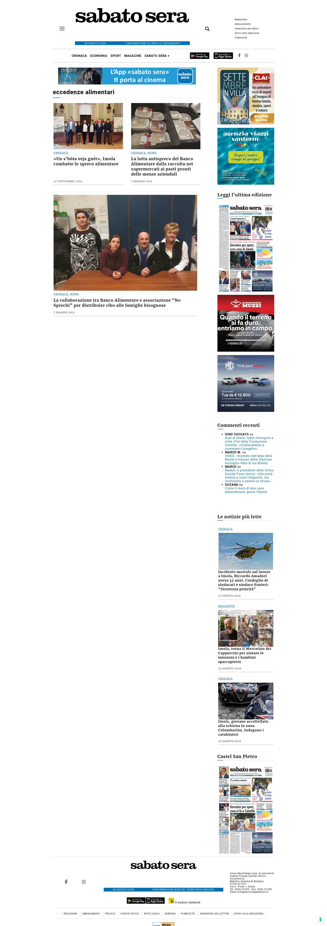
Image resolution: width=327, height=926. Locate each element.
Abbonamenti (243, 24)
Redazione (241, 19)
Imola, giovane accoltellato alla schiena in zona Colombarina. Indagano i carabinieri (243, 728)
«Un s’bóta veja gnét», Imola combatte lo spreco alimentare (86, 161)
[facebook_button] (239, 55)
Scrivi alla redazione (247, 33)
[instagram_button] (246, 55)
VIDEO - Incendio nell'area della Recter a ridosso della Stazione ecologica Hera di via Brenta (248, 459)
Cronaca (79, 56)
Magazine (132, 56)
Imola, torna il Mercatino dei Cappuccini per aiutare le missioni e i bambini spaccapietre (244, 655)
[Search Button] (201, 26)
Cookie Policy (130, 913)
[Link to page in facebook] (66, 882)
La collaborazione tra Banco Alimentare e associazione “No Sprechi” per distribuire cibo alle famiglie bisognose (117, 303)
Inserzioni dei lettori (247, 28)
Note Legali (152, 913)
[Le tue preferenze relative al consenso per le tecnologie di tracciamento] (320, 919)
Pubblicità (241, 37)
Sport (116, 56)
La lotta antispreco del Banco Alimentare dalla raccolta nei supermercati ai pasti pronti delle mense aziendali (162, 166)
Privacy (110, 913)
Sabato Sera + (157, 56)
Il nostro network (187, 902)
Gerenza (171, 913)
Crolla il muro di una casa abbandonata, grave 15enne (246, 490)
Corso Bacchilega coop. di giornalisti (252, 873)
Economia (98, 56)
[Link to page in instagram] (83, 882)
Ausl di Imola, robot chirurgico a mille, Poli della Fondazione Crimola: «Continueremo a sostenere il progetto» (249, 443)
